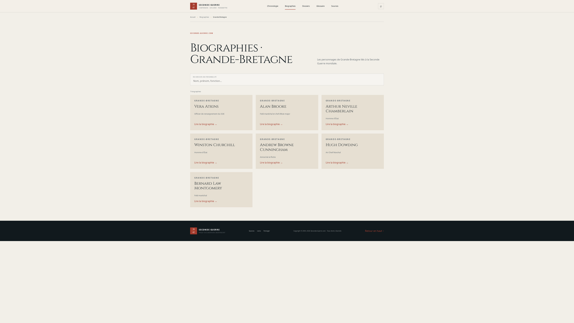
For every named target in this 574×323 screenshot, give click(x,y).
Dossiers (306, 6)
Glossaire (320, 6)
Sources (334, 6)
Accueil (193, 17)
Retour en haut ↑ (374, 231)
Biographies (290, 6)
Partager (267, 231)
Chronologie (272, 6)
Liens (259, 231)
